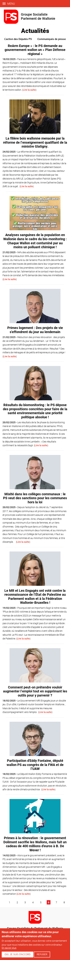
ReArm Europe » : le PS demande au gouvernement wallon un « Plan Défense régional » (35, 49)
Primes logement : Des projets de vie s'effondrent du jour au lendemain (35, 329)
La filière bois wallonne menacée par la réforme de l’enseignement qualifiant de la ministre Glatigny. (35, 142)
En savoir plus (9, 948)
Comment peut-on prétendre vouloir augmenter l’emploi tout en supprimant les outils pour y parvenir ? (35, 691)
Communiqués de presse (51, 39)
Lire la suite (29, 89)
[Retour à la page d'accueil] (35, 923)
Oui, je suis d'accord (17, 954)
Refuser (42, 954)
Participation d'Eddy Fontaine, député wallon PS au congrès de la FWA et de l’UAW (35, 764)
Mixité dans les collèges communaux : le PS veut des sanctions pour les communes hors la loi (35, 498)
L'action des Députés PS (18, 39)
